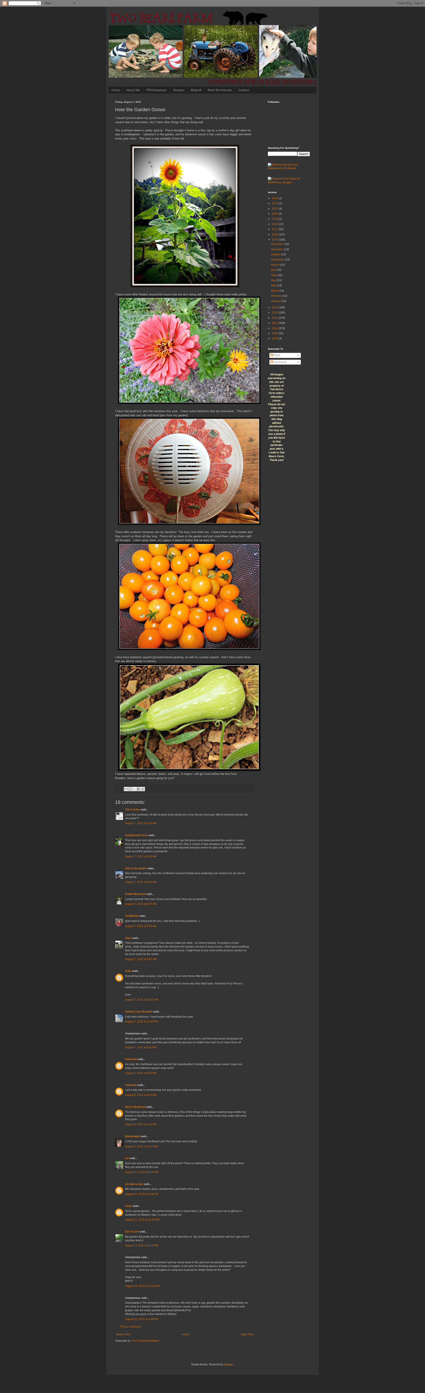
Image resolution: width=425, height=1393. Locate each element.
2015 (275, 239)
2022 (275, 203)
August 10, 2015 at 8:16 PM (141, 1172)
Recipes (178, 90)
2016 (275, 234)
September (278, 259)
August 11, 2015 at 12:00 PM (142, 1219)
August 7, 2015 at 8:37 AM (140, 904)
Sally (128, 971)
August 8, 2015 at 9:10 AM (140, 1095)
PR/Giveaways (156, 90)
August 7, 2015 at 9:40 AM (140, 926)
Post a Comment (131, 1326)
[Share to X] (134, 789)
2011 (275, 323)
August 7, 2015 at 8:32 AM (140, 882)
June (274, 275)
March (275, 290)
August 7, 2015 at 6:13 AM (140, 823)
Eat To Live (132, 1231)
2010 (275, 328)
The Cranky (132, 809)
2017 (275, 229)
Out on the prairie (136, 868)
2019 (275, 218)
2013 (275, 312)
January (276, 301)
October (276, 254)
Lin (127, 1158)
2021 (275, 208)
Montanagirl (132, 1136)
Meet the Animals (220, 90)
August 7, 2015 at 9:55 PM (140, 1073)
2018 (275, 224)
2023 (275, 198)
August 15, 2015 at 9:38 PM (141, 1319)
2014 (275, 307)
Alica (128, 938)
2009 (275, 333)
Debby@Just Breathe (138, 1011)
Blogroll (196, 90)
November (277, 249)
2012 (275, 317)
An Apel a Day (134, 1184)
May (274, 280)
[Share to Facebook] (138, 789)
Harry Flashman (135, 1106)
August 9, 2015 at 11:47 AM (141, 1146)
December (277, 244)
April (274, 285)
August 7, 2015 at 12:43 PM (141, 1021)
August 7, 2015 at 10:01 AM (141, 999)
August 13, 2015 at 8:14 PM (141, 1245)
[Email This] (126, 789)
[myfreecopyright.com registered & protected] (289, 168)
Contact (243, 90)
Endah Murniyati (135, 894)
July (273, 269)
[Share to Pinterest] (143, 789)
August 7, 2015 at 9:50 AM (140, 959)
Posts (276, 355)
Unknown (131, 1059)
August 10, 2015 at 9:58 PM (141, 1194)
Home (116, 90)
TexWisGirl (132, 915)
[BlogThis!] (130, 789)
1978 (275, 338)
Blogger (228, 1364)
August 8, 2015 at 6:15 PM (140, 1124)
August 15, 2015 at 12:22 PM (142, 1286)
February (276, 295)
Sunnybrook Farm (136, 835)
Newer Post (123, 1334)
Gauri (128, 1206)
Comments (280, 362)
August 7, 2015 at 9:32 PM (140, 1047)
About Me (133, 90)
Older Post (247, 1334)
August (275, 264)
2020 (275, 213)
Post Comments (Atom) (145, 1340)
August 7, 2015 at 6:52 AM (140, 856)
